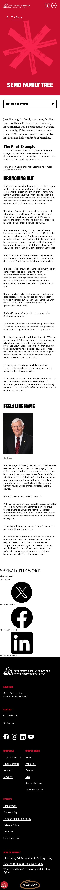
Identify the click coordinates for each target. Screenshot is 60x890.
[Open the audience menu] (47, 5)
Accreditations (33, 783)
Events (29, 770)
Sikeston (8, 776)
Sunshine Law (11, 837)
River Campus (11, 763)
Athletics (30, 763)
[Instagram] (14, 737)
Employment (10, 805)
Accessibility (10, 812)
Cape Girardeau (12, 757)
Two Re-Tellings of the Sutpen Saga (23, 863)
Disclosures (9, 831)
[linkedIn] (23, 737)
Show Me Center (34, 789)
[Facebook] (6, 737)
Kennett (8, 770)
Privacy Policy (11, 825)
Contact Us (8, 722)
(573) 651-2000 (10, 715)
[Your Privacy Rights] (4, 885)
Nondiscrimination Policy (17, 818)
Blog (27, 776)
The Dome (16, 17)
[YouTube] (31, 737)
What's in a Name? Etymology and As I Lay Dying (26, 870)
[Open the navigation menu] (54, 5)
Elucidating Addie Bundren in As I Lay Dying (27, 858)
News (28, 757)
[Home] (16, 5)
